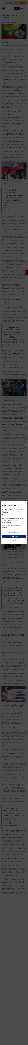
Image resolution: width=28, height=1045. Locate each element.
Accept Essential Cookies (14, 532)
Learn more (14, 540)
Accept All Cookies (14, 536)
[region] (14, 522)
